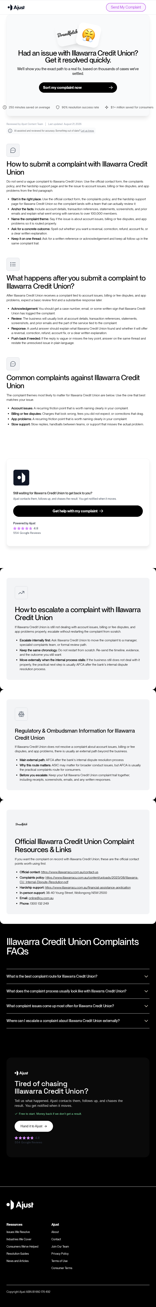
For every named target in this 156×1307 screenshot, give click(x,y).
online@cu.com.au (41, 898)
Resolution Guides (17, 1253)
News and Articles (17, 1261)
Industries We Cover (18, 1239)
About (55, 1232)
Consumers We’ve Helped (22, 1246)
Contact (56, 1239)
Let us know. (87, 130)
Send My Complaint (126, 7)
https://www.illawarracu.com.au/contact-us (69, 872)
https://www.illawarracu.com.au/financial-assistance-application (88, 887)
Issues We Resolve (18, 1232)
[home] (16, 7)
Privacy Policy (60, 1253)
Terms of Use (59, 1261)
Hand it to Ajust (31, 1126)
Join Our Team (60, 1246)
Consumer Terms (61, 1268)
